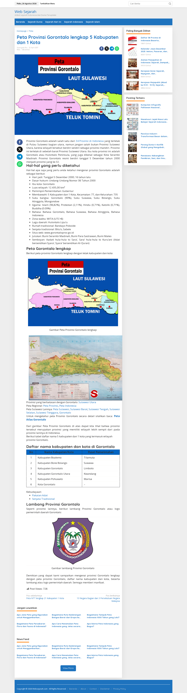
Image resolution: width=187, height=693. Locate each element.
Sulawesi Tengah (98, 409)
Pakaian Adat (40, 495)
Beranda (73, 689)
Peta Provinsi (50, 405)
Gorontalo (65, 412)
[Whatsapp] (117, 48)
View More (68, 668)
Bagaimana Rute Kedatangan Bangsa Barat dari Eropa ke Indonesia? (66, 616)
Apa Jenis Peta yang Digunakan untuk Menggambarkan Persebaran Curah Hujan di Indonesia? (32, 616)
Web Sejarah (25, 11)
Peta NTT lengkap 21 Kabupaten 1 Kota (45, 597)
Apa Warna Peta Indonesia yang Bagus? (102, 625)
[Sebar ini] (101, 48)
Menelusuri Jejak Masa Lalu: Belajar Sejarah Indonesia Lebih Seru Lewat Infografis (154, 120)
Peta (18, 50)
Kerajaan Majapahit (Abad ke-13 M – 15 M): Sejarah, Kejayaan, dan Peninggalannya (154, 83)
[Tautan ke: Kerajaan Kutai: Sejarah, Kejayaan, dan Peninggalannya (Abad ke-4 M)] (132, 73)
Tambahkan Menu (47, 3)
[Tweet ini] (106, 48)
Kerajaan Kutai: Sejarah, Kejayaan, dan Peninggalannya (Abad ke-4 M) (154, 72)
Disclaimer (105, 689)
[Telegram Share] (112, 48)
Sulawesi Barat (79, 409)
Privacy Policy (119, 689)
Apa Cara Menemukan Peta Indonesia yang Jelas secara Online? (66, 625)
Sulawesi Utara (87, 402)
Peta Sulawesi (61, 409)
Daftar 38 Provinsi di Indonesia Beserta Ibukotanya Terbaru (151, 39)
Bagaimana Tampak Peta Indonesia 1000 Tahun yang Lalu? (103, 616)
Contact (93, 689)
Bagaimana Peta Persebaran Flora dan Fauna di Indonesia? (31, 625)
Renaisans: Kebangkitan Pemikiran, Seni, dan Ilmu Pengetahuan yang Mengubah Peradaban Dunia (155, 156)
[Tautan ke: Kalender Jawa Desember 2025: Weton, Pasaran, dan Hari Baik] (132, 51)
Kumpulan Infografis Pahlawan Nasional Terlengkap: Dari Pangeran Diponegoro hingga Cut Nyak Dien (155, 106)
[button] (169, 3)
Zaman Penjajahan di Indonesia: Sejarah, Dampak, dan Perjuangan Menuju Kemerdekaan (155, 61)
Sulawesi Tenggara (47, 412)
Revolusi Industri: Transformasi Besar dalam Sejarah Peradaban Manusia (155, 134)
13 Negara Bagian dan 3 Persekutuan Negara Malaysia (98, 598)
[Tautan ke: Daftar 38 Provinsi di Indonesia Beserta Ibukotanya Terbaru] (132, 40)
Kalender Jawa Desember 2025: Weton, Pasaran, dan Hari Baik (154, 50)
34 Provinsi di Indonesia (90, 141)
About (83, 689)
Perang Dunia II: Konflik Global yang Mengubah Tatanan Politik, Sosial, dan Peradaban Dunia (154, 145)
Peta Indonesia (67, 405)
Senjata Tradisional (43, 498)
